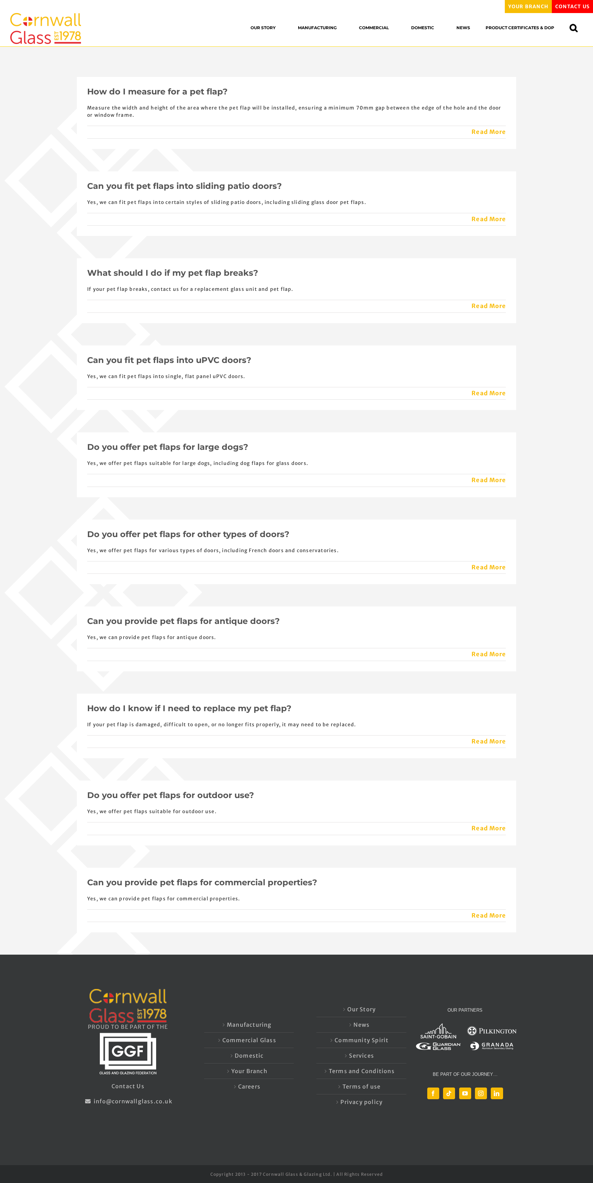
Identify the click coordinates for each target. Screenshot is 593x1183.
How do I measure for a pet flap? (157, 91)
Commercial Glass (249, 1040)
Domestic (249, 1055)
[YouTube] (465, 1093)
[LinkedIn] (497, 1093)
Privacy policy (361, 1102)
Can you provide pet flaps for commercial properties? (202, 882)
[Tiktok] (449, 1093)
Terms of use (361, 1086)
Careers (249, 1086)
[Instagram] (481, 1093)
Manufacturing (249, 1024)
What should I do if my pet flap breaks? (172, 273)
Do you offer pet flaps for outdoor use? (170, 795)
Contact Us (128, 1086)
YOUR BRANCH (528, 6)
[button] (577, 27)
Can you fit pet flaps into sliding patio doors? (184, 186)
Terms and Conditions (362, 1071)
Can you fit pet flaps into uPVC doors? (169, 360)
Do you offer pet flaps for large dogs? (167, 447)
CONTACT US (572, 6)
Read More (489, 132)
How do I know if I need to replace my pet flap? (189, 708)
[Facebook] (433, 1093)
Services (361, 1055)
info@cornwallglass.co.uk (132, 1101)
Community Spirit (361, 1040)
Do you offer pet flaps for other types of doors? (188, 534)
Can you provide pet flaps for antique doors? (183, 621)
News (361, 1024)
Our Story (361, 1009)
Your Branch (249, 1071)
